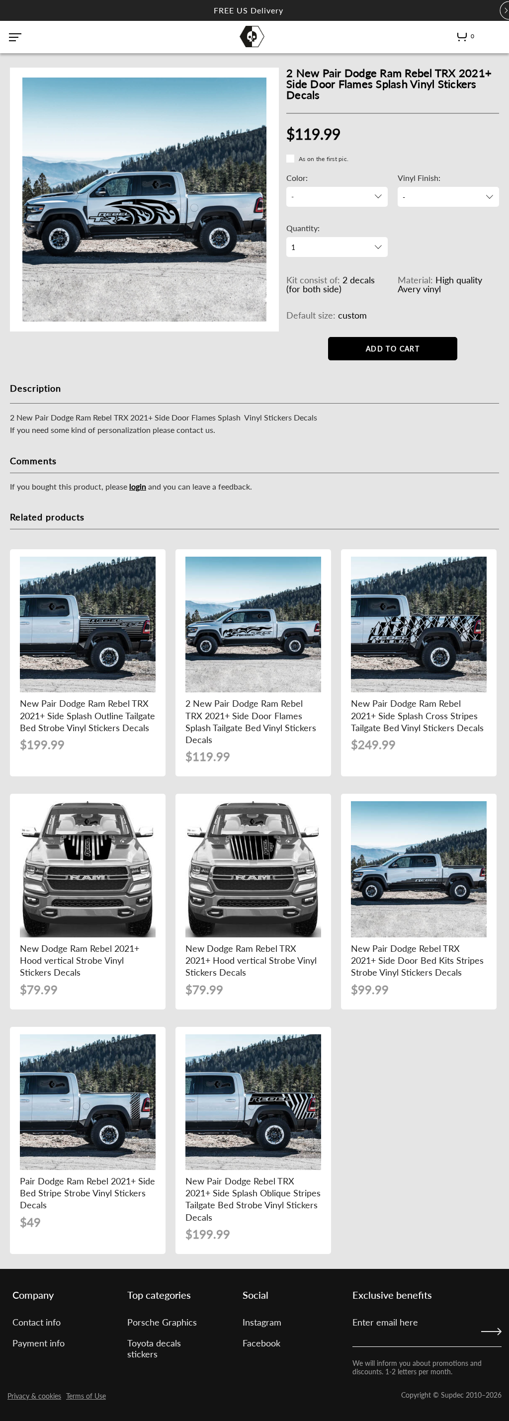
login (137, 486)
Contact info (36, 1322)
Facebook (261, 1342)
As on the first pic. (323, 159)
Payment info (38, 1342)
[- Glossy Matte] (448, 197)
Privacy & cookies (34, 1396)
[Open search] (488, 36)
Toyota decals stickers (154, 1348)
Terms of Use (86, 1396)
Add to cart (393, 348)
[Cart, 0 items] (462, 39)
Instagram (262, 1322)
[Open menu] (15, 37)
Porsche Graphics (162, 1322)
